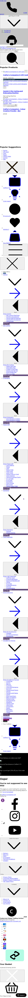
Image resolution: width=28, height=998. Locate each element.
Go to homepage (8, 792)
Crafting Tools (10, 578)
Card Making (10, 465)
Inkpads (8, 633)
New (4, 273)
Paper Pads (9, 470)
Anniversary (10, 706)
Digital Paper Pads (12, 486)
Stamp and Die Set (12, 371)
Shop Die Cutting (8, 365)
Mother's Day (10, 699)
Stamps (8, 531)
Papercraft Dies (11, 366)
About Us (6, 899)
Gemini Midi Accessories (13, 318)
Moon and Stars (11, 696)
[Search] (12, 58)
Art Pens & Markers (12, 634)
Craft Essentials (7, 537)
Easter (8, 708)
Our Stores (6, 903)
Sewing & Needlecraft (13, 581)
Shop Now (6, 324)
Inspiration (6, 717)
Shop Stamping (8, 530)
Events (5, 721)
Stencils (8, 586)
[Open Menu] (15, 250)
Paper (5, 155)
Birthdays (9, 709)
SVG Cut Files (10, 374)
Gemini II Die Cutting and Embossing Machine (13, 92)
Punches (9, 583)
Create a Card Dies (12, 369)
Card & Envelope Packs (13, 477)
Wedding (9, 702)
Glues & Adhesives (12, 579)
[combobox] (7, 51)
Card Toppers (10, 476)
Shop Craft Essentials (9, 576)
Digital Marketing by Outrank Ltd (10, 921)
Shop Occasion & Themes (11, 680)
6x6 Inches (9, 484)
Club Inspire (7, 902)
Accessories (9, 636)
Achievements (10, 700)
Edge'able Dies (10, 368)
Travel (8, 712)
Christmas (9, 681)
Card (4, 153)
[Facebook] (14, 809)
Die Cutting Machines (13, 315)
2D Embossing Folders (13, 419)
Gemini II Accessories (12, 317)
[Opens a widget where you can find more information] (21, 995)
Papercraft (6, 425)
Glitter (8, 582)
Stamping (6, 490)
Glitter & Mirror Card (12, 474)
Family (8, 694)
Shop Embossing (8, 417)
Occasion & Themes (9, 640)
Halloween (9, 711)
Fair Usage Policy (8, 881)
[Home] (8, 48)
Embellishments (11, 585)
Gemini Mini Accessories (13, 320)
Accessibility (6, 857)
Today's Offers (7, 718)
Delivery (5, 853)
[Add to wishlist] (26, 71)
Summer (9, 685)
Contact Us (6, 900)
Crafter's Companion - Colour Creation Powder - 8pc (14, 110)
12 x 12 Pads (9, 479)
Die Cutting (6, 325)
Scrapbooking (10, 588)
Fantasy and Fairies (12, 693)
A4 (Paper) (9, 481)
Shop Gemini (7, 314)
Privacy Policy (7, 877)
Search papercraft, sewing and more (11, 50)
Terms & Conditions (9, 859)
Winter (8, 691)
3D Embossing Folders (13, 420)
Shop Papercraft (8, 464)
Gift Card (6, 152)
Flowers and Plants (12, 690)
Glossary (5, 860)
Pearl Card (9, 471)
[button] (24, 499)
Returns (5, 855)
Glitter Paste (7, 156)
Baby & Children (11, 697)
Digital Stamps (10, 532)
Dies (4, 159)
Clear (16, 51)
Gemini (5, 158)
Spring (5, 150)
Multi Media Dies (11, 372)
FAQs (4, 856)
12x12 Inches (10, 483)
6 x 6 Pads (9, 480)
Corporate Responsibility (10, 878)
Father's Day (10, 703)
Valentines (9, 705)
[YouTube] (14, 835)
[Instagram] (14, 821)
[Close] (12, 167)
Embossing (6, 378)
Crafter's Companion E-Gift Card (15, 75)
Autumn (9, 688)
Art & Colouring (8, 592)
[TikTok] (4, 823)
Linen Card (9, 473)
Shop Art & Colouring (9, 632)
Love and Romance (12, 687)
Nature (8, 684)
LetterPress (9, 321)
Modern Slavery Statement (11, 880)
